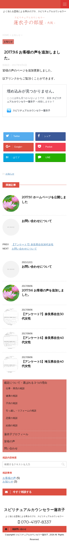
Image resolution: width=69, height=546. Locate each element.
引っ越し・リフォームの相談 (21, 410)
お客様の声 (9, 478)
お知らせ (10, 174)
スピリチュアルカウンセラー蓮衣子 (34, 510)
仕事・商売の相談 (15, 388)
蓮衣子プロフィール (16, 434)
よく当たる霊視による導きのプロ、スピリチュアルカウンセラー (34, 516)
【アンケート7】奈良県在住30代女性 (32, 244)
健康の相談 (12, 395)
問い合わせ (11, 448)
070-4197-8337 (35, 521)
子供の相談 (12, 403)
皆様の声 (9, 441)
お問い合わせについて (37, 221)
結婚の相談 (12, 425)
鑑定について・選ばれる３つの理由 (25, 382)
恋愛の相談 (12, 418)
